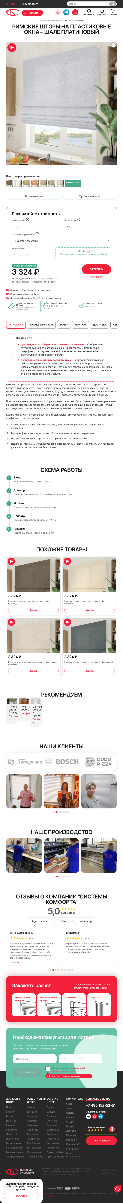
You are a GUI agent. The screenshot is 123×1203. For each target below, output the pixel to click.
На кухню (11, 1120)
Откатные (52, 1116)
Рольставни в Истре (36, 1100)
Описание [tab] (16, 324)
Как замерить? (35, 196)
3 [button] (59, 812)
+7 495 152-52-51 (101, 1105)
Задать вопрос (101, 1140)
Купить (33, 610)
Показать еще (73, 183)
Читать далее (16, 962)
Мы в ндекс (68, 912)
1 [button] (54, 812)
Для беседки (33, 1143)
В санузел (32, 1120)
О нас (69, 1103)
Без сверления (14, 1147)
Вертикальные (13, 1143)
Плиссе (10, 1107)
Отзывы (70, 1112)
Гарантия (71, 1135)
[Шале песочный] (60, 183)
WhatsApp (86, 921)
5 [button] (64, 812)
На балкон (32, 1125)
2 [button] (57, 812)
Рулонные (11, 1125)
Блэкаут (10, 1111)
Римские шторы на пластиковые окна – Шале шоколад (29, 602)
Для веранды (34, 1147)
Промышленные (55, 1156)
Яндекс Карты (39, 921)
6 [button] (66, 812)
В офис (9, 1116)
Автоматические (15, 1156)
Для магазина (34, 1152)
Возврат (70, 1126)
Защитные (32, 1129)
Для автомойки (55, 1152)
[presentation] (35, 226)
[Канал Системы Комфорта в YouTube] (94, 1117)
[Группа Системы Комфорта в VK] (88, 1117)
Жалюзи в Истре (13, 1100)
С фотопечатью (35, 1156)
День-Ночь (12, 1134)
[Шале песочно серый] (51, 183)
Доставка (71, 1130)
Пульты (50, 1107)
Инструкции (72, 1148)
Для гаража (33, 1134)
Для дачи (32, 1111)
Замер (69, 1108)
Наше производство (73, 1155)
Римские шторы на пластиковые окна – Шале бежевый (85, 602)
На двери (32, 1116)
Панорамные (53, 1147)
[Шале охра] (26, 183)
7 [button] (69, 812)
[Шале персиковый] (35, 183)
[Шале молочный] (18, 183)
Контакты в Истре (98, 1098)
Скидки (70, 1121)
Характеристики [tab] (41, 324)
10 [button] (72, 970)
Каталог (33, 12)
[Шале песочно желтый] (43, 183)
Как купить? (72, 1144)
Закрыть (21, 1195)
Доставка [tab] (100, 324)
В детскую (11, 1129)
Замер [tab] (64, 324)
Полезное (71, 1139)
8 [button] (67, 970)
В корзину (96, 269)
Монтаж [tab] (80, 324)
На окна (31, 1107)
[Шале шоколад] (9, 183)
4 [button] (61, 812)
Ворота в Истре (52, 1100)
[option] (61, 103)
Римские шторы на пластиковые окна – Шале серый (88, 662)
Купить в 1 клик (96, 277)
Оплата (70, 1117)
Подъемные (53, 1138)
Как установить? (92, 196)
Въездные (52, 1125)
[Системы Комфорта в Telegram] (101, 1117)
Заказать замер (57, 12)
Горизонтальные (15, 1152)
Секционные (53, 1143)
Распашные (53, 1134)
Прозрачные (33, 1138)
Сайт (64, 921)
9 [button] (70, 970)
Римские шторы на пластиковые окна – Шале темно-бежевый (33, 663)
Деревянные (13, 1138)
